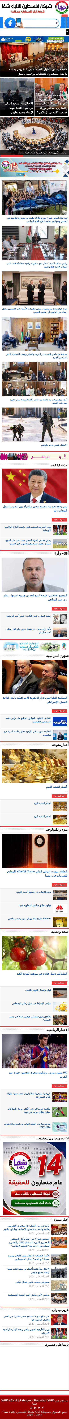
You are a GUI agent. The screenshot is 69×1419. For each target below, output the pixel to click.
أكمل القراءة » (59, 520)
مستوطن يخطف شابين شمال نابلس (32, 1282)
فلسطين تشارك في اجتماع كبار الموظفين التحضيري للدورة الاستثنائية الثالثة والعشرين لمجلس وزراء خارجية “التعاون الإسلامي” (29, 1242)
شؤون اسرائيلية (57, 656)
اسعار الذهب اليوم (42, 803)
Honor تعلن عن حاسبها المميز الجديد (33, 892)
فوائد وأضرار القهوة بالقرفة (38, 990)
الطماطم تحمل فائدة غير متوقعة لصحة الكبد (42, 973)
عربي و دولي (60, 464)
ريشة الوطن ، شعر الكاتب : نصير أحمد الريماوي (28, 616)
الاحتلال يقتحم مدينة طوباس (54, 445)
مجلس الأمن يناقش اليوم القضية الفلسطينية (28, 1295)
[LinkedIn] (35, 1408)
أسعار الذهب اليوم (56, 786)
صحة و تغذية (60, 932)
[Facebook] (43, 1408)
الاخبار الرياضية (58, 1030)
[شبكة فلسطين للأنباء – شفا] (34, 6)
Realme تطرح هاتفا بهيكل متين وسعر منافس (29, 918)
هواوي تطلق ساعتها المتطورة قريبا (35, 905)
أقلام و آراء (61, 553)
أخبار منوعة (60, 745)
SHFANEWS (9, 1400)
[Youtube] (31, 1408)
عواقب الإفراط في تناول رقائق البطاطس (31, 1003)
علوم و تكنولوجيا (57, 830)
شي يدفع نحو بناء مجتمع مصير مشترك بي (39, 32)
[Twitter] (39, 1408)
